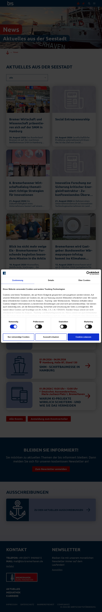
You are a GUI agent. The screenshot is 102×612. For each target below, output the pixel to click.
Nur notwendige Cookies (18, 337)
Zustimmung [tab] (17, 280)
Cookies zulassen (83, 337)
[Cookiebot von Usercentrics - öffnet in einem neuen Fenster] (88, 273)
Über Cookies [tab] (84, 280)
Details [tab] (51, 280)
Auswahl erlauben (51, 337)
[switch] (38, 327)
